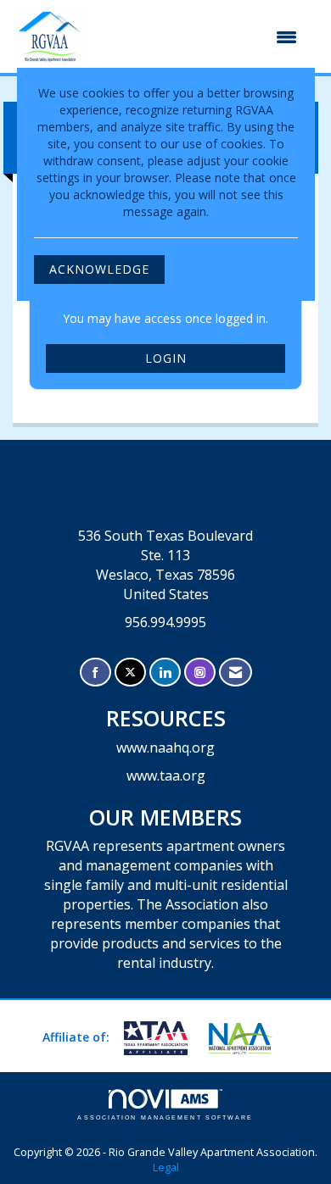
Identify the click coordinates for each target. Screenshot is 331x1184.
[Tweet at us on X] (130, 672)
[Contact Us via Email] (235, 672)
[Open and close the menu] (201, 37)
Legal (166, 1167)
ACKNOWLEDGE (99, 269)
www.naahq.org (165, 747)
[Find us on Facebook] (95, 672)
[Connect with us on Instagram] (200, 672)
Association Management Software (165, 1117)
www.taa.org (165, 775)
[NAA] (247, 1038)
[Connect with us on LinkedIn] (165, 672)
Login (166, 358)
